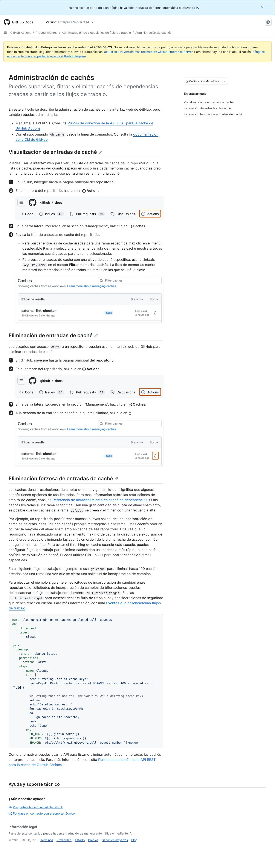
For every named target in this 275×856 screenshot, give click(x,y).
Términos (46, 840)
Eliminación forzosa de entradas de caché (61, 478)
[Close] (262, 7)
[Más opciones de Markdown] (224, 81)
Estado (80, 840)
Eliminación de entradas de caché (51, 335)
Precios (93, 840)
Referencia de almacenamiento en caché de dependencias (100, 500)
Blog (134, 840)
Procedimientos (46, 32)
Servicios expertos (115, 840)
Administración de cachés (153, 32)
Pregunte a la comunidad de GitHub (38, 807)
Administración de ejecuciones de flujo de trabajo (96, 32)
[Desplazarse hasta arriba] (265, 846)
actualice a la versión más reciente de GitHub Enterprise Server (148, 51)
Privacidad (64, 840)
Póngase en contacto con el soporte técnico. (44, 813)
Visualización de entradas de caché (53, 152)
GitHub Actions (20, 32)
